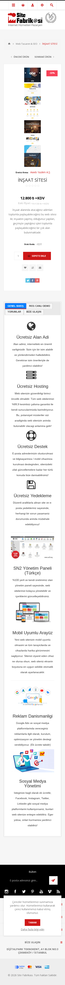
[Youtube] (41, 891)
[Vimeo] (50, 891)
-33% (52, 72)
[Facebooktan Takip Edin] (15, 891)
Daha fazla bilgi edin (32, 929)
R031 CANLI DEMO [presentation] (39, 306)
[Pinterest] (32, 891)
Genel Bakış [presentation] (16, 306)
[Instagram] (6, 891)
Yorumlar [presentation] (14, 311)
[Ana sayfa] (9, 44)
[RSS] (58, 891)
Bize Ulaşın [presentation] (33, 311)
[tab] (15, 306)
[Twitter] (24, 891)
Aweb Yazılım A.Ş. (40, 172)
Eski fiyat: (24, 203)
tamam (32, 922)
